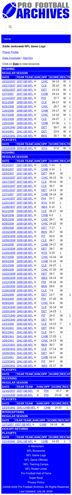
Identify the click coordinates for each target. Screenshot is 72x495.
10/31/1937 (8, 89)
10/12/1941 (8, 135)
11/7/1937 (8, 94)
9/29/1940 (8, 303)
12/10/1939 (8, 148)
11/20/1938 (8, 253)
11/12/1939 (8, 282)
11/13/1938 (8, 248)
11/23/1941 (8, 361)
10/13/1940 (8, 307)
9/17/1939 (8, 114)
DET (44, 89)
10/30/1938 (8, 240)
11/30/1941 (8, 365)
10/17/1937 (8, 85)
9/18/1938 (8, 215)
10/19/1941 (8, 349)
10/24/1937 (8, 186)
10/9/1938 (8, 227)
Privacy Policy (36, 482)
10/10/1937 (8, 81)
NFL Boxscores (36, 451)
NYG (44, 148)
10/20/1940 (8, 311)
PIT (43, 236)
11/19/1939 (8, 286)
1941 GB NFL (25, 131)
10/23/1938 (8, 236)
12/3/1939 (8, 294)
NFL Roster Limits (36, 469)
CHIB (44, 94)
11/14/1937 (8, 98)
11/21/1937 (8, 202)
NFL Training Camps (36, 464)
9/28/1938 (8, 223)
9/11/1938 (8, 102)
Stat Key (28, 58)
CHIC (44, 81)
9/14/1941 (8, 131)
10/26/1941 (8, 353)
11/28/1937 (8, 207)
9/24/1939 (8, 261)
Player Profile (11, 52)
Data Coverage (12, 58)
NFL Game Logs (36, 455)
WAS (44, 207)
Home (7, 39)
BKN (44, 135)
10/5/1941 (8, 340)
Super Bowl (36, 478)
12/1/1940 (8, 324)
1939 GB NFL (25, 114)
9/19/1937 (8, 169)
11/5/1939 (8, 123)
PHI (43, 98)
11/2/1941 (8, 357)
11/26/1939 (8, 290)
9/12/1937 (8, 165)
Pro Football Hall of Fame (36, 473)
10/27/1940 (8, 315)
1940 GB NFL (25, 127)
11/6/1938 (8, 110)
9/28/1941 (8, 336)
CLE (44, 85)
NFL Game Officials (36, 460)
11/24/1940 (8, 127)
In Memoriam (36, 446)
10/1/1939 (8, 119)
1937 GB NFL (25, 81)
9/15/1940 (8, 298)
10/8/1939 (8, 269)
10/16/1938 (8, 232)
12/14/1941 (8, 407)
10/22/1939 (8, 273)
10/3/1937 (8, 173)
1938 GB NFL (25, 102)
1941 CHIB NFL (26, 407)
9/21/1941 (8, 332)
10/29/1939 (8, 278)
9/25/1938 (8, 106)
